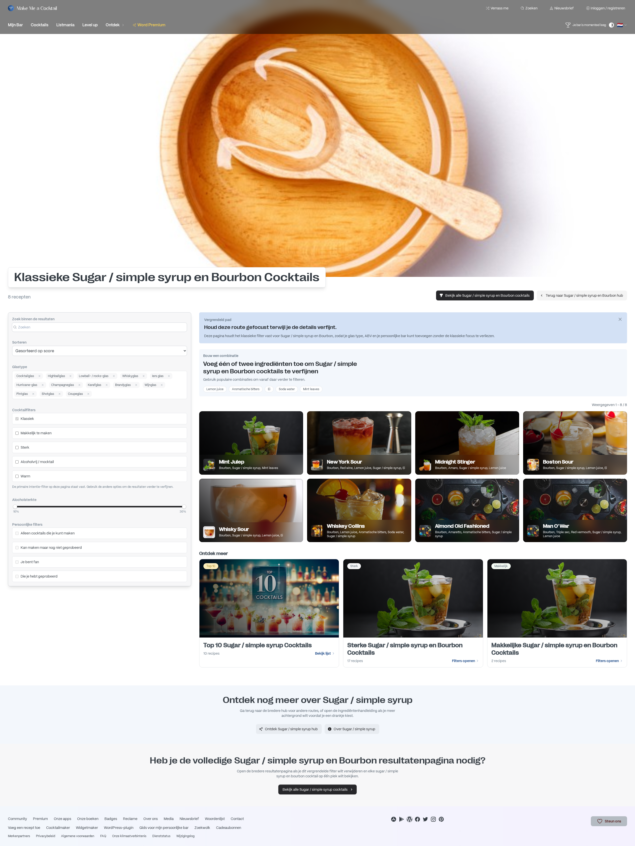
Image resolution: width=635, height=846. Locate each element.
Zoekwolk (202, 827)
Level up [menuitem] (90, 25)
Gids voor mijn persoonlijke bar (164, 827)
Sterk (25, 447)
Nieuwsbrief (564, 8)
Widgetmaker (87, 827)
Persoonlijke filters (27, 524)
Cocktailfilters (23, 410)
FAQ (103, 836)
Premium (40, 819)
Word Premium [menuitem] (151, 25)
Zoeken (531, 8)
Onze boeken (87, 819)
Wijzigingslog (185, 836)
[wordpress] (410, 819)
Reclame (130, 819)
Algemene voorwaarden (77, 836)
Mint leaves (311, 389)
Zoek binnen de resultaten (33, 319)
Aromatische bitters (245, 389)
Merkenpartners (19, 836)
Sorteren (19, 342)
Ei (269, 389)
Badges (110, 819)
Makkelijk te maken (36, 433)
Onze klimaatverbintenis (129, 836)
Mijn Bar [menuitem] (15, 25)
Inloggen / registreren (608, 8)
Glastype (19, 367)
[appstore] (394, 819)
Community (17, 819)
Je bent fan (30, 562)
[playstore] (402, 819)
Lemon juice (214, 389)
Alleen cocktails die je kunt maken (48, 533)
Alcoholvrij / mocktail (37, 462)
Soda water (287, 389)
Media (169, 819)
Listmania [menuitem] (65, 25)
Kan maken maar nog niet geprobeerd (51, 547)
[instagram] (433, 819)
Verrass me (499, 8)
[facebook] (417, 819)
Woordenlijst (215, 819)
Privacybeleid (45, 836)
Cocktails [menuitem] (39, 25)
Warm (25, 476)
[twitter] (425, 819)
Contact (237, 819)
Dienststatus (161, 836)
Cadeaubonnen (228, 827)
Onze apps (62, 819)
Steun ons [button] (613, 821)
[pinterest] (441, 819)
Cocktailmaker (58, 827)
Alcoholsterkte (24, 499)
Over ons (150, 819)
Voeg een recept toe (24, 827)
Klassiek (27, 418)
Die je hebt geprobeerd (39, 576)
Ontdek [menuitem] (113, 25)
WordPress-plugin (118, 827)
